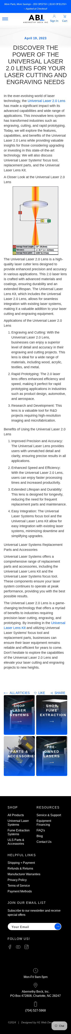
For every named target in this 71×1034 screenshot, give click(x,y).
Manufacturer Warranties (24, 874)
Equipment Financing (44, 822)
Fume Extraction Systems (19, 832)
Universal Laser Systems (18, 822)
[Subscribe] (57, 926)
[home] (35, 19)
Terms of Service (19, 885)
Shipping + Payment (21, 862)
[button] (5, 18)
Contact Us (44, 841)
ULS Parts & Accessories (16, 841)
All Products (16, 815)
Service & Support (49, 815)
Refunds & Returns (20, 868)
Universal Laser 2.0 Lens (46, 101)
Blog (40, 836)
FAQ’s (41, 830)
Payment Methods (20, 891)
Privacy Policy (17, 880)
